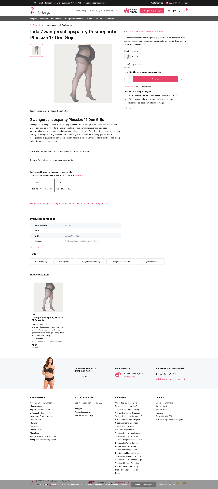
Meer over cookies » (167, 484)
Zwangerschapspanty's (152, 11)
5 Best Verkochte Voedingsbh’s (128, 419)
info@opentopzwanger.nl (173, 419)
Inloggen (78, 409)
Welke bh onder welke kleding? (128, 416)
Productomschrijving (39, 111)
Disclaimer (34, 426)
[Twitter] (161, 373)
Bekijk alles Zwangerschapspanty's (149, 31)
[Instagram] (165, 373)
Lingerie (33, 19)
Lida (131, 31)
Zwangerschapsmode (73, 19)
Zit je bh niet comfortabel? (126, 406)
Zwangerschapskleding (90, 261)
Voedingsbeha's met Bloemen (127, 433)
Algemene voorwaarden (40, 409)
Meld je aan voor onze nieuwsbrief (170, 379)
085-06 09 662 (165, 416)
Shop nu (155, 79)
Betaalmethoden (37, 413)
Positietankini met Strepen (126, 446)
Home (40, 25)
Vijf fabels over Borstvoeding (127, 413)
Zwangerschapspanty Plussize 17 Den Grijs (47, 318)
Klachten (33, 423)
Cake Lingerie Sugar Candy (126, 466)
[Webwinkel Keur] (130, 11)
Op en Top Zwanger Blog (126, 403)
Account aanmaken (83, 412)
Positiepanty (64, 261)
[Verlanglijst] (180, 10)
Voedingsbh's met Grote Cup (127, 463)
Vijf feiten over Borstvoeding (127, 409)
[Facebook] (157, 373)
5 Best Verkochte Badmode (126, 423)
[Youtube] (174, 373)
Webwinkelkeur (181, 3)
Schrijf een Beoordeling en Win (43, 440)
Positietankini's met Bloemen (127, 443)
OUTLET (98, 19)
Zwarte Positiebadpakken (126, 450)
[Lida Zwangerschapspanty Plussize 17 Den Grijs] (48, 297)
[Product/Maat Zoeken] (117, 10)
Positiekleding (41, 261)
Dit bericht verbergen (143, 484)
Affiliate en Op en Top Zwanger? (43, 436)
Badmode (44, 19)
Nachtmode (56, 19)
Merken (89, 19)
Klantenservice (157, 3)
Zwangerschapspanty (150, 261)
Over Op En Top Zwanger (41, 403)
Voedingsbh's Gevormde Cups (128, 456)
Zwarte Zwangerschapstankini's (128, 440)
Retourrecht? (35, 419)
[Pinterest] (170, 373)
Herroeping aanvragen (84, 415)
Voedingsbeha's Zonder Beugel (128, 460)
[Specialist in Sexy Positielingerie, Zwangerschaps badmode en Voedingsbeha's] (49, 11)
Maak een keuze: (132, 51)
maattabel (79, 175)
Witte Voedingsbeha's (124, 430)
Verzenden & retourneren (41, 416)
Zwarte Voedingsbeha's (125, 426)
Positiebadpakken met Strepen (128, 453)
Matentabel (110, 19)
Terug (34, 25)
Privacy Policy (36, 430)
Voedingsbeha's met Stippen (127, 436)
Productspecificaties (59, 111)
